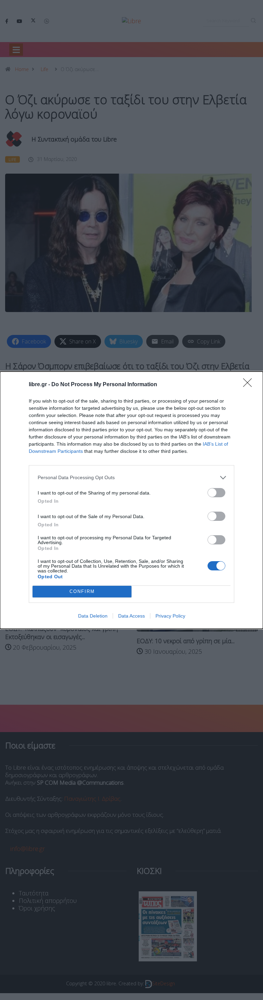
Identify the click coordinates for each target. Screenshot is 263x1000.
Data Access (131, 616)
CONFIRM (82, 591)
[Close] (249, 384)
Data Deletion (93, 616)
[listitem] (131, 477)
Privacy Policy (170, 616)
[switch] (216, 492)
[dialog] (131, 500)
